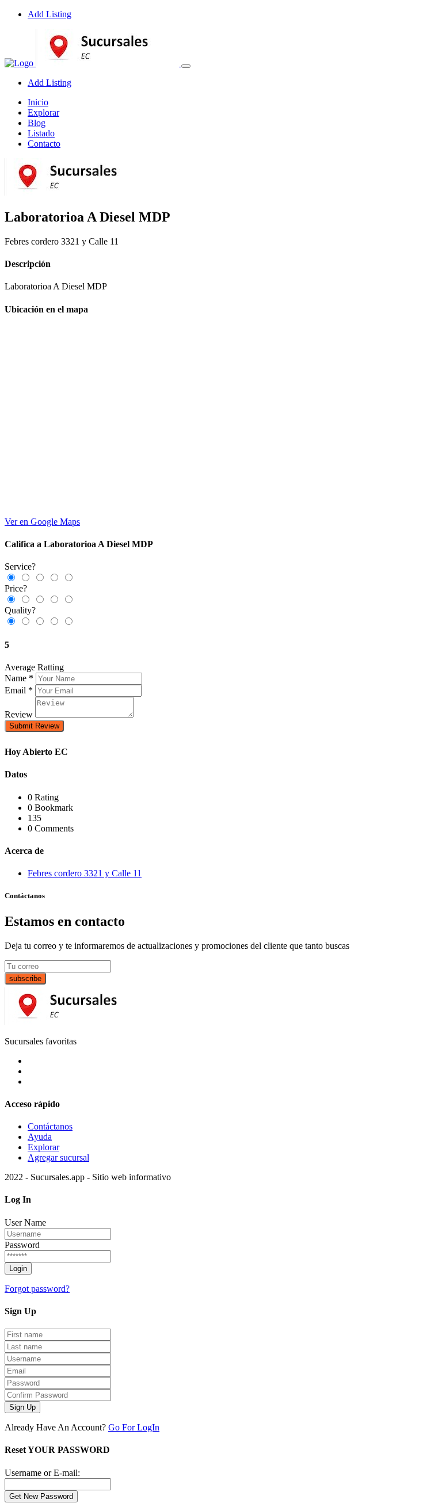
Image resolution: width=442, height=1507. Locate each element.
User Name (25, 1222)
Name (15, 678)
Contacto (44, 143)
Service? (20, 566)
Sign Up (22, 1407)
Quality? (20, 610)
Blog (36, 123)
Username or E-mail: (42, 1473)
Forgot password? (37, 1289)
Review (19, 714)
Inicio (38, 102)
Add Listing (49, 14)
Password (22, 1245)
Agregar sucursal (58, 1157)
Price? (16, 588)
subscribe (25, 978)
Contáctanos (50, 1126)
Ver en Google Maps (42, 522)
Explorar (43, 112)
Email (15, 690)
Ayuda (40, 1137)
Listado (41, 133)
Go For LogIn (133, 1427)
